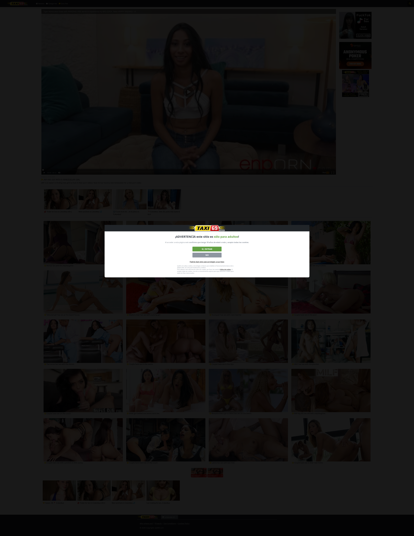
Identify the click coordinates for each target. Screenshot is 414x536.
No (207, 255)
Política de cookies (225, 269)
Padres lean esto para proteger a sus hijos (207, 262)
